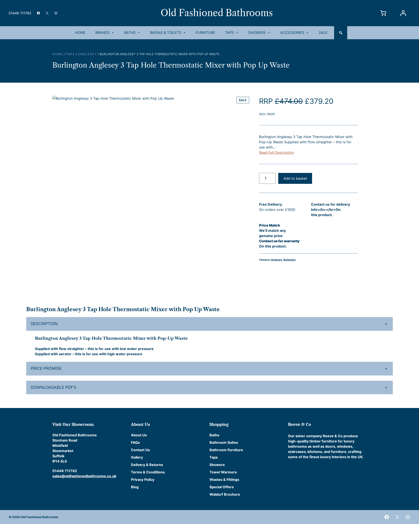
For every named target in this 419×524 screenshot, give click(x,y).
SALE (323, 32)
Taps (229, 32)
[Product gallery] (151, 195)
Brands (102, 32)
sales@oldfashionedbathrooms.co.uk (84, 476)
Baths (130, 32)
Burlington (289, 259)
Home (80, 32)
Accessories (292, 32)
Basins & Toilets (165, 32)
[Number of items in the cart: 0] (383, 13)
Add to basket (295, 178)
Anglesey (87, 54)
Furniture (205, 32)
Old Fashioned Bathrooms (217, 13)
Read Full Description (276, 152)
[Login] (403, 13)
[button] (340, 32)
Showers (257, 32)
